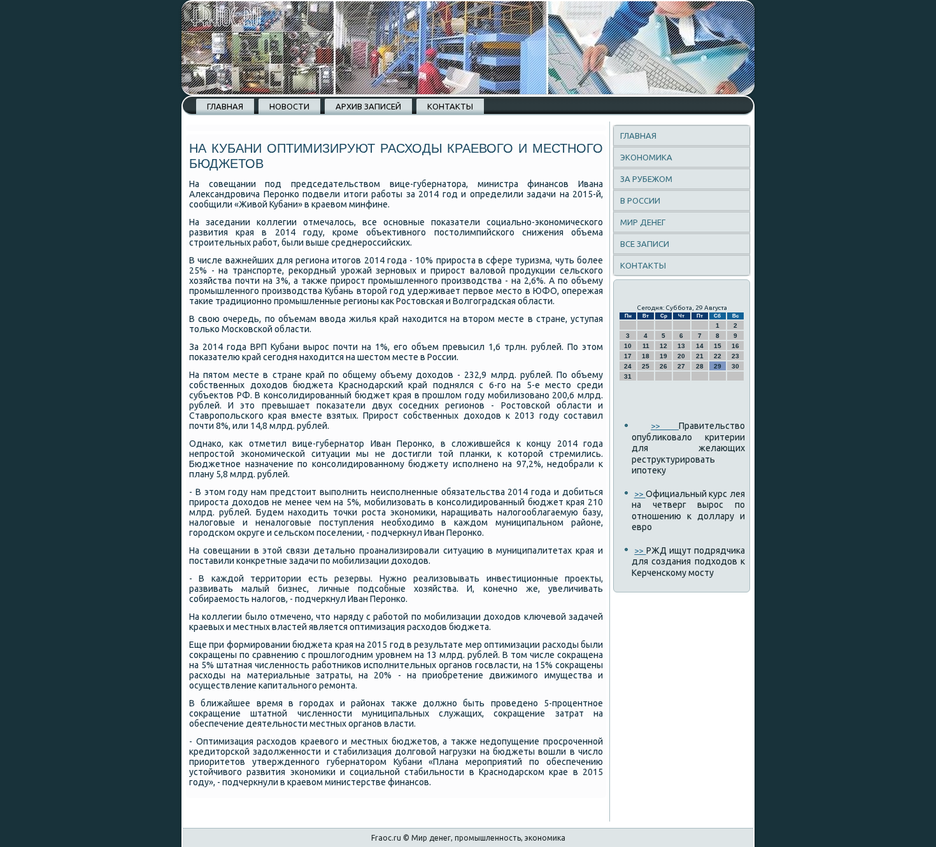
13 (681, 345)
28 (700, 366)
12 (663, 345)
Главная (225, 106)
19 (663, 356)
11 (645, 345)
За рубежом (646, 178)
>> (665, 425)
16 (735, 345)
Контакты (450, 106)
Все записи (644, 243)
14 (700, 345)
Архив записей (368, 106)
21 (700, 356)
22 (717, 356)
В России (640, 200)
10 (628, 345)
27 (681, 366)
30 (735, 366)
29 (717, 366)
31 (628, 376)
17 (628, 356)
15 (717, 345)
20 (681, 356)
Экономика (646, 157)
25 (645, 366)
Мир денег (642, 222)
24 (628, 366)
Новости (289, 106)
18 (645, 356)
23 (735, 356)
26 (663, 366)
